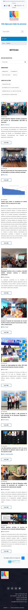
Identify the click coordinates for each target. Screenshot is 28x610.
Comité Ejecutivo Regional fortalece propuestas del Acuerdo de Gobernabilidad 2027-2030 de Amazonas (14, 120)
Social (15, 74)
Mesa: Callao (5, 369)
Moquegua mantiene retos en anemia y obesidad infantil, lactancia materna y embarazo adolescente (14, 272)
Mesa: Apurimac (5, 531)
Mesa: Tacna (5, 174)
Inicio (3, 43)
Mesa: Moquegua (5, 277)
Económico (14, 71)
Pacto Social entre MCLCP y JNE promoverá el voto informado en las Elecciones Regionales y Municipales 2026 (14, 415)
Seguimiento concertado (9, 94)
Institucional (6, 74)
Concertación (6, 84)
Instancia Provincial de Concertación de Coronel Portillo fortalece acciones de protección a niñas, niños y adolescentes (14, 322)
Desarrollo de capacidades (10, 87)
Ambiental (5, 71)
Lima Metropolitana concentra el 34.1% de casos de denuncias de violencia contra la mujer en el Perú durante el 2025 (14, 449)
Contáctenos (19, 5)
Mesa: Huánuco (5, 419)
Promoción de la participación (11, 91)
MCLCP (8, 607)
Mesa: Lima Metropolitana (7, 454)
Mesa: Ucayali (5, 205)
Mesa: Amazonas (5, 124)
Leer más (6, 142)
